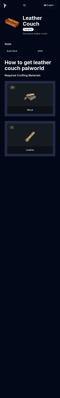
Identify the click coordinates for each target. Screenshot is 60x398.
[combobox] (50, 5)
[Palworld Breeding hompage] (4, 5)
